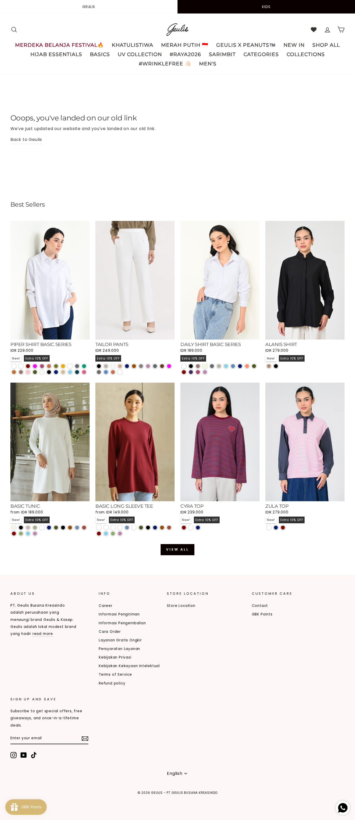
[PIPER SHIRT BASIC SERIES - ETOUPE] (70, 366)
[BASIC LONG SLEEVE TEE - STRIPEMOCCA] (112, 527)
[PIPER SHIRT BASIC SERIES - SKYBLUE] (70, 372)
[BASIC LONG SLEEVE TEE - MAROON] (98, 533)
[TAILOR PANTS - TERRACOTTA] (112, 372)
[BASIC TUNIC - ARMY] (56, 527)
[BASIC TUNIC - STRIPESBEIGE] (13, 527)
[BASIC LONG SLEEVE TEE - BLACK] (148, 527)
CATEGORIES (261, 54)
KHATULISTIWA (132, 45)
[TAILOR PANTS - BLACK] (98, 366)
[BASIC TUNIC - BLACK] (63, 527)
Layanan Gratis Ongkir (120, 640)
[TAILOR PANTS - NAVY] (126, 366)
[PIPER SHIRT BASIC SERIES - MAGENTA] (42, 366)
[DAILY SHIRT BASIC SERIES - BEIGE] (204, 366)
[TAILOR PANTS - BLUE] (105, 372)
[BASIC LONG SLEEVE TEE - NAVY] (155, 527)
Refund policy (112, 683)
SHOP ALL (326, 45)
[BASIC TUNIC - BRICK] (84, 527)
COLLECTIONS (306, 54)
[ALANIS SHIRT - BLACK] (275, 366)
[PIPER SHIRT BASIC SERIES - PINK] (27, 372)
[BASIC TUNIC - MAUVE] (34, 533)
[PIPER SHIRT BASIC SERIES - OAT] (63, 372)
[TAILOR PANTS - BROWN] (134, 366)
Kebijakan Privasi (115, 657)
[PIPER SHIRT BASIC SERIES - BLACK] (49, 372)
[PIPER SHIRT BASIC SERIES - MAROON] (27, 366)
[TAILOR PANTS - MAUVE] (148, 366)
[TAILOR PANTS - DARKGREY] (155, 366)
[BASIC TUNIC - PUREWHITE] (42, 527)
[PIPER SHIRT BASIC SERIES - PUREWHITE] (13, 366)
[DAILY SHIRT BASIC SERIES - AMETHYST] (190, 372)
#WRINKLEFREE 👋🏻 (165, 64)
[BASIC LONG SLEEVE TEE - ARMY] (141, 527)
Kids (266, 6)
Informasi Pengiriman (119, 614)
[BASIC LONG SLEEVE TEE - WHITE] (134, 527)
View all (177, 549)
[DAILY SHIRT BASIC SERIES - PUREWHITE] (183, 366)
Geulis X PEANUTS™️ (246, 45)
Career (106, 605)
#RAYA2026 (185, 54)
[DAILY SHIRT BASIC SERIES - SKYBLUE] (225, 366)
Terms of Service (115, 674)
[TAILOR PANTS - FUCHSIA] (169, 366)
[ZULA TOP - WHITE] (268, 527)
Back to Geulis (26, 140)
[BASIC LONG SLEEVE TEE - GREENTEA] (112, 533)
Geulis (88, 6)
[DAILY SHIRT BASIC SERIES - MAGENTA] (197, 372)
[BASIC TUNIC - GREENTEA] (20, 533)
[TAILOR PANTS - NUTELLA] (162, 366)
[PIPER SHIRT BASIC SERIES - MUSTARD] (63, 366)
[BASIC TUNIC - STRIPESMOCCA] (27, 527)
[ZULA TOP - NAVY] (275, 527)
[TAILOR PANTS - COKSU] (119, 366)
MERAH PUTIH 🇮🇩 (184, 45)
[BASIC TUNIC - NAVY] (49, 527)
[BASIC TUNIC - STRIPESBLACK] (20, 527)
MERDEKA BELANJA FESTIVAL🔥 (59, 45)
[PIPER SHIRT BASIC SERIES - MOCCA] (20, 372)
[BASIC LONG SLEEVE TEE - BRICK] (169, 527)
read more (42, 633)
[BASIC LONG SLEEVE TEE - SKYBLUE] (105, 533)
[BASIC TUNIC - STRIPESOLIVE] (34, 527)
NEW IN (294, 45)
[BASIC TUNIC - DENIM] (77, 527)
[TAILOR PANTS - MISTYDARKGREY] (119, 372)
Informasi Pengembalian (122, 623)
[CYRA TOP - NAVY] (197, 527)
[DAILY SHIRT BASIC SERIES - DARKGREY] (211, 366)
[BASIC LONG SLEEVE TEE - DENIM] (126, 527)
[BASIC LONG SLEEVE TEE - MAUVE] (119, 533)
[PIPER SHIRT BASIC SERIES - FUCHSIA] (34, 366)
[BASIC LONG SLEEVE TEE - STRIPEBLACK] (98, 527)
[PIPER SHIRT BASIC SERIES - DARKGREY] (77, 366)
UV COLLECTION (140, 54)
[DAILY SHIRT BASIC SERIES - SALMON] (247, 366)
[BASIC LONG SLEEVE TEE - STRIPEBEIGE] (105, 527)
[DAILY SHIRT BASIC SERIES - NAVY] (240, 366)
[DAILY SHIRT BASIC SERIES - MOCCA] (197, 366)
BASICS (100, 54)
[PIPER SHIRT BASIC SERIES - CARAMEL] (13, 372)
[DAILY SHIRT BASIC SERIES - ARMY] (254, 366)
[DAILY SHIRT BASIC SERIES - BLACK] (190, 366)
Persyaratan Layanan (119, 648)
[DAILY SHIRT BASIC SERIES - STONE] (218, 366)
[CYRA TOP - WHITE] (190, 527)
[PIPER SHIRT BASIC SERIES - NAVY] (56, 372)
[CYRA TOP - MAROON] (183, 527)
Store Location (181, 605)
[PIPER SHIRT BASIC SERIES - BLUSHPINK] (84, 372)
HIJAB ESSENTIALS (56, 54)
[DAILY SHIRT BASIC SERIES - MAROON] (183, 372)
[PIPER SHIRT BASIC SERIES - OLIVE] (56, 366)
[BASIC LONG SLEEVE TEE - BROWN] (162, 527)
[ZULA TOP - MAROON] (282, 527)
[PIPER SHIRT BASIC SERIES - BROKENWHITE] (42, 372)
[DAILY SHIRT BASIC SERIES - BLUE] (233, 366)
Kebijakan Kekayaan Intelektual (129, 665)
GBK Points (262, 614)
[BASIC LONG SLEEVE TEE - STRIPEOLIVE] (119, 527)
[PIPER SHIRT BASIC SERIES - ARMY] (34, 372)
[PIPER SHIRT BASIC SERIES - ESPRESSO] (20, 366)
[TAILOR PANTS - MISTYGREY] (98, 372)
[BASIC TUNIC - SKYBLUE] (27, 533)
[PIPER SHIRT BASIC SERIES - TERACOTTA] (49, 366)
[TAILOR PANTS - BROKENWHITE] (112, 366)
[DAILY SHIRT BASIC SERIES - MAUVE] (204, 372)
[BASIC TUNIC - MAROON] (13, 533)
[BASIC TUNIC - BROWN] (70, 527)
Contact (260, 605)
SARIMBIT (222, 54)
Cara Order (110, 631)
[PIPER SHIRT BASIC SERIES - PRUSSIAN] (77, 372)
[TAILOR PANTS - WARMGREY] (105, 366)
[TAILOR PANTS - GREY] (141, 366)
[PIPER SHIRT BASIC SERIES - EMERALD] (84, 366)
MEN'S (207, 64)
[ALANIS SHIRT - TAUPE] (268, 366)
